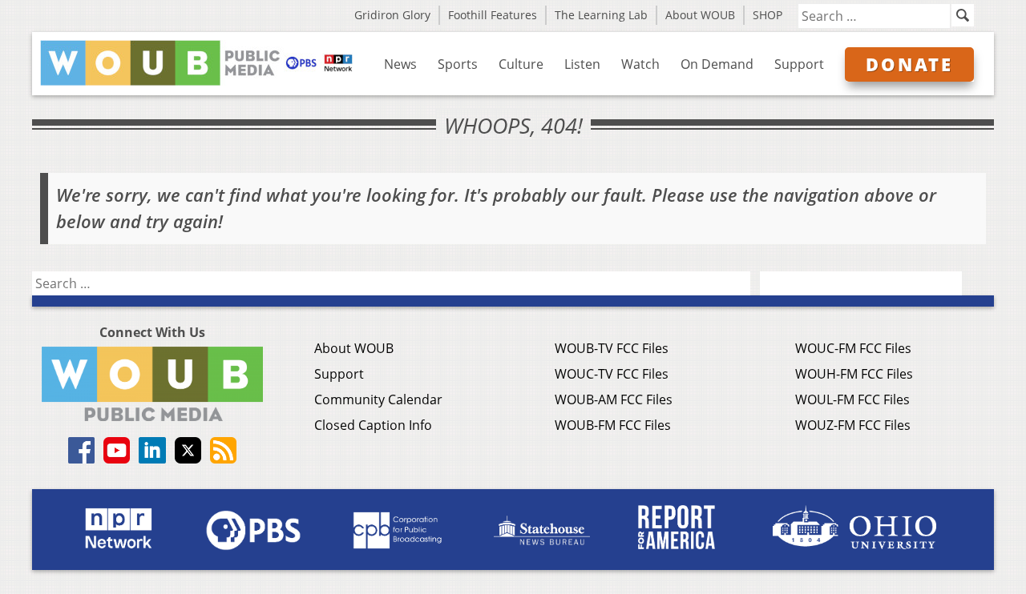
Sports (458, 64)
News (400, 64)
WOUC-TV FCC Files (612, 374)
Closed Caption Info (373, 425)
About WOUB (700, 14)
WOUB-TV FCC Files (612, 348)
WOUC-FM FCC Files (853, 348)
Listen (582, 64)
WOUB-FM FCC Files (613, 425)
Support (799, 64)
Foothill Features (492, 14)
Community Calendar (378, 399)
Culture (521, 64)
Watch (640, 64)
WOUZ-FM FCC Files (853, 425)
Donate (909, 64)
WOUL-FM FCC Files (852, 399)
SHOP (767, 14)
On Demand (717, 64)
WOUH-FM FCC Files (854, 374)
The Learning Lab (601, 14)
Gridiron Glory (392, 14)
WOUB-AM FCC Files (614, 399)
